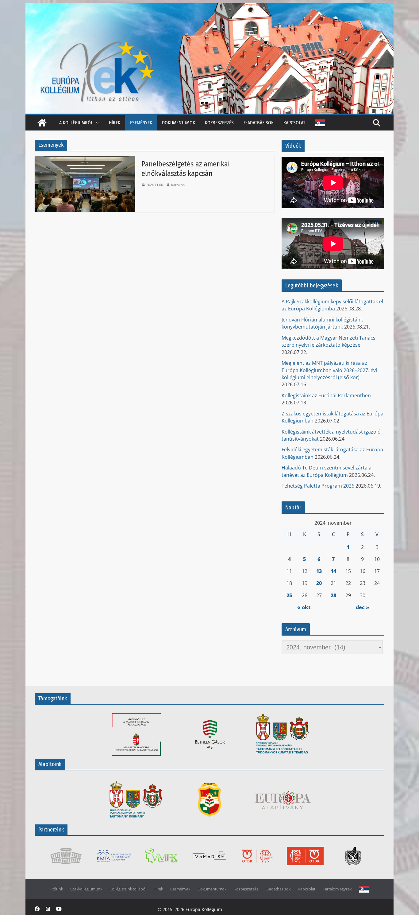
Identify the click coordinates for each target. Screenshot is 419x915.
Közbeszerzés (219, 123)
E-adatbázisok (259, 123)
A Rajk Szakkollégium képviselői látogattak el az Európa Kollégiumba (332, 305)
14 (333, 571)
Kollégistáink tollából (128, 889)
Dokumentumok (178, 123)
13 (319, 571)
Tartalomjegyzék (337, 889)
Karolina (178, 184)
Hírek (114, 123)
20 (319, 583)
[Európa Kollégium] (42, 123)
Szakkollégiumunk (86, 889)
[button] (96, 122)
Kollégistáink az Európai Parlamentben (326, 395)
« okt (303, 607)
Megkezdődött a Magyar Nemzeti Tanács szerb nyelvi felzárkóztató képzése (328, 341)
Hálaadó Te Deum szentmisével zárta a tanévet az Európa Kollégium (326, 471)
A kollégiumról (76, 123)
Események (141, 123)
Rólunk (56, 889)
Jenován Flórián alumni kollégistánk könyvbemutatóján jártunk (322, 323)
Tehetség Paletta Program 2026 (318, 485)
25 (289, 595)
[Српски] (320, 122)
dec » (362, 607)
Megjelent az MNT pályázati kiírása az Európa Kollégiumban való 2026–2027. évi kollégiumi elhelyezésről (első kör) (329, 370)
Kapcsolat (294, 123)
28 (333, 595)
